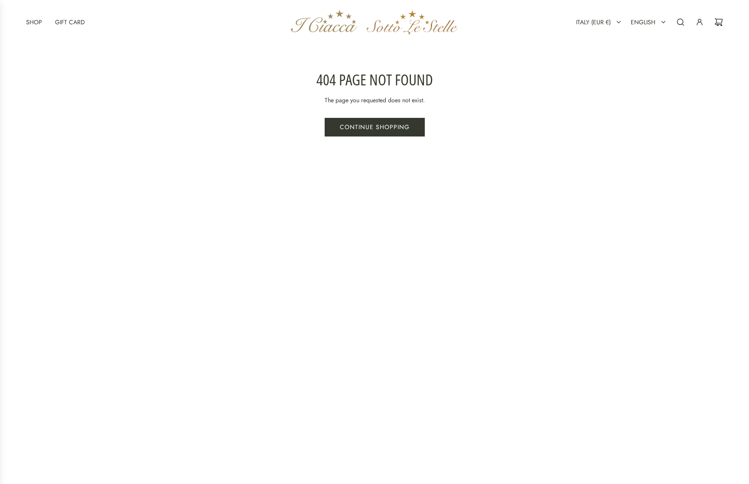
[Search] (680, 22)
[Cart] (718, 22)
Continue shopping (375, 127)
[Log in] (699, 22)
